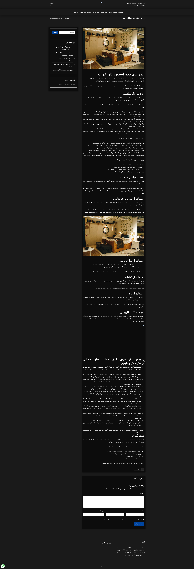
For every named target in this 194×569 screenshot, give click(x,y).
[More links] (72, 12)
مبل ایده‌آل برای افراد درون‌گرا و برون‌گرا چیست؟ (63, 60)
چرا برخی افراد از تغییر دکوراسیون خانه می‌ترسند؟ (63, 65)
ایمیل (122, 511)
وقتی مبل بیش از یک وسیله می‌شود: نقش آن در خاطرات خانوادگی (63, 48)
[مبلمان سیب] (74, 18)
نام (143, 511)
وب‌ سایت (101, 511)
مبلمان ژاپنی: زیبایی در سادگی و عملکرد (63, 70)
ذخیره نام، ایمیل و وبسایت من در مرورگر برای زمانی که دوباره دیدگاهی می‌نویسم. (121, 519)
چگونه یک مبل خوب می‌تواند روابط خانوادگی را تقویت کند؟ (64, 54)
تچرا (93, 566)
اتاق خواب (108, 281)
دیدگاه (142, 493)
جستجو (55, 32)
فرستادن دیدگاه (139, 524)
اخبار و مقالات (137, 469)
